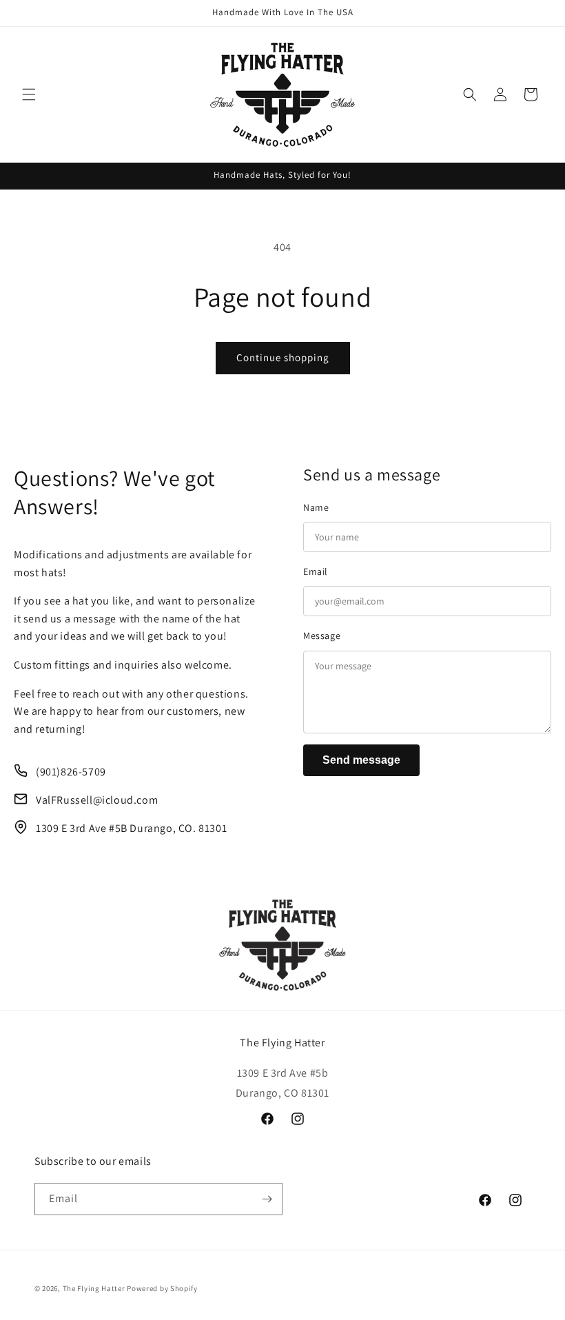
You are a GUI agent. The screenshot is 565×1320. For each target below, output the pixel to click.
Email (315, 571)
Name (316, 507)
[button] (29, 94)
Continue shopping (282, 357)
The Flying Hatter (94, 1288)
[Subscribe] (266, 1199)
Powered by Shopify (162, 1288)
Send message (361, 760)
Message (321, 635)
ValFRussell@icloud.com (97, 800)
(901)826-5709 (71, 771)
